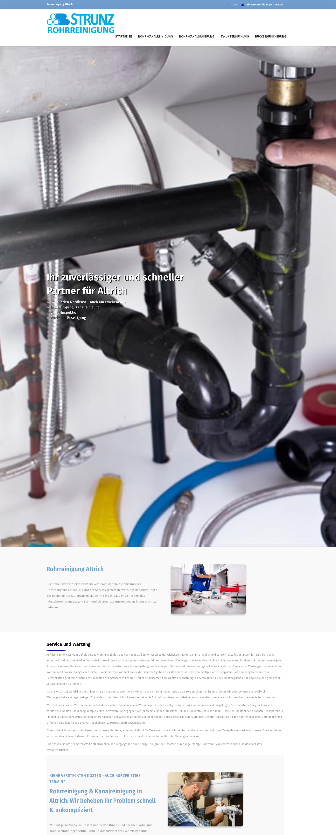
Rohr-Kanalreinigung (155, 36)
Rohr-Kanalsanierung (196, 36)
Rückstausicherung (270, 36)
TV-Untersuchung (235, 36)
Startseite (123, 36)
